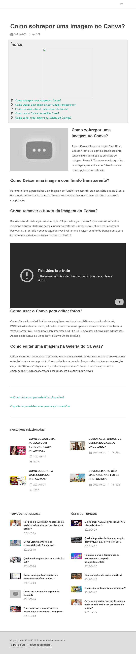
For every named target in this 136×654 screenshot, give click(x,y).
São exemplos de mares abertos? (103, 575)
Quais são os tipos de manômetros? (105, 588)
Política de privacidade (40, 645)
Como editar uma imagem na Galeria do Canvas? (43, 117)
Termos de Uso (17, 645)
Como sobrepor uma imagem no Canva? (38, 100)
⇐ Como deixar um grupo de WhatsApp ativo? (37, 397)
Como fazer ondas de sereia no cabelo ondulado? (105, 442)
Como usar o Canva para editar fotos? (37, 113)
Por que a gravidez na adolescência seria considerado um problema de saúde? (44, 525)
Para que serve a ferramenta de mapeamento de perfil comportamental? (102, 558)
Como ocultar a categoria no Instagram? (41, 475)
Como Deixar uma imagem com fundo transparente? (45, 104)
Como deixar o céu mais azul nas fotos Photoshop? (104, 475)
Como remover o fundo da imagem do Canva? (41, 109)
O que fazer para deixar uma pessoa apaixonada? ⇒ (40, 406)
